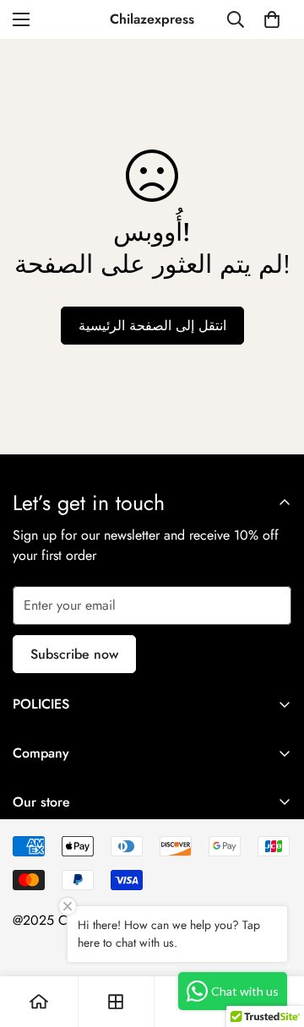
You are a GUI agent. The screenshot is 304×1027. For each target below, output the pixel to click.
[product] (39, 1002)
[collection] (115, 1001)
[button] (271, 19)
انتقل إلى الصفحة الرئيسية (152, 325)
